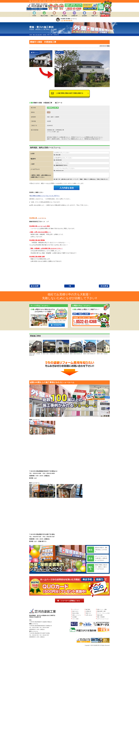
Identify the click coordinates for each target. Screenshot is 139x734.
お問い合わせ (89, 615)
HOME (34, 15)
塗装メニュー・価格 (102, 609)
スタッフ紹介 (75, 618)
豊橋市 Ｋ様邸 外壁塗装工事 (89, 353)
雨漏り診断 (99, 615)
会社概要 (74, 617)
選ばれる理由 (44, 15)
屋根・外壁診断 (100, 617)
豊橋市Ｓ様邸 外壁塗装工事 (49, 353)
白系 (48, 112)
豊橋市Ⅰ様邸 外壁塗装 (102, 353)
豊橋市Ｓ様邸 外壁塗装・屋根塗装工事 (35, 354)
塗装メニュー (54, 15)
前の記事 (103, 286)
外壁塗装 (49, 107)
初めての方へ (75, 611)
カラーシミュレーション (103, 618)
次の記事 (35, 286)
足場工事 (55, 107)
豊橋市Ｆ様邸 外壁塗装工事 (62, 353)
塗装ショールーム (76, 615)
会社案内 (84, 15)
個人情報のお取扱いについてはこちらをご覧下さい (45, 195)
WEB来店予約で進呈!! (89, 6)
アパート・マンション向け (103, 613)
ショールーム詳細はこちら (70, 600)
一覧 (69, 286)
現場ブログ (95, 15)
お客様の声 (74, 15)
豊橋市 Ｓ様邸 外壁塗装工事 (76, 353)
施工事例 (64, 15)
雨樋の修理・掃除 (101, 611)
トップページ (75, 609)
